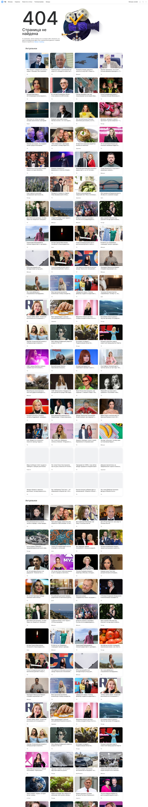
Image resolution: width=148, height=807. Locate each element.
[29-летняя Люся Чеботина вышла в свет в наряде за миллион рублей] (61, 615)
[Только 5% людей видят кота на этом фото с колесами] (61, 590)
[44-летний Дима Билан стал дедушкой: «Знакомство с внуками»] (37, 615)
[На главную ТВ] (4, 2)
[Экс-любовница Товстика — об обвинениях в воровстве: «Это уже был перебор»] (61, 484)
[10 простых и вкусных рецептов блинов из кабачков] (86, 138)
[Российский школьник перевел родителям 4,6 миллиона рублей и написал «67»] (61, 640)
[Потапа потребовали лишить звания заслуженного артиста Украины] (111, 590)
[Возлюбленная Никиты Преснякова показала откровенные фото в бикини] (61, 360)
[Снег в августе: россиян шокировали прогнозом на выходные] (37, 187)
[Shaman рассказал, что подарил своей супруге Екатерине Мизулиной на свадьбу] (37, 138)
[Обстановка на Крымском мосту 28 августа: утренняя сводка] (111, 187)
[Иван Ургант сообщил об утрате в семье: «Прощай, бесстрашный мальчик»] (37, 64)
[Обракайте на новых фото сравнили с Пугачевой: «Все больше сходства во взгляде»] (111, 385)
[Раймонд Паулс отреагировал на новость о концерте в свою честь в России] (61, 64)
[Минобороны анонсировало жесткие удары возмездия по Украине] (37, 385)
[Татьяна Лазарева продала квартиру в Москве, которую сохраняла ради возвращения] (86, 615)
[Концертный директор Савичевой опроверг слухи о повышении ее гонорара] (86, 360)
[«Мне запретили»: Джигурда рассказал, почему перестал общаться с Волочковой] (61, 138)
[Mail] (2, 2)
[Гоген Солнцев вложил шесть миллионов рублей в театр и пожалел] (86, 237)
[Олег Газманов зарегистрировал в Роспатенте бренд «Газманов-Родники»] (61, 509)
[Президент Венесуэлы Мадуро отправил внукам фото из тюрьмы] (111, 262)
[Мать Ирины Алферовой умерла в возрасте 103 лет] (61, 336)
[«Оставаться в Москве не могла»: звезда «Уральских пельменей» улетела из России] (86, 262)
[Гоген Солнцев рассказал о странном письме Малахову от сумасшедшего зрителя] (111, 89)
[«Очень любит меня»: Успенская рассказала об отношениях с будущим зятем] (37, 311)
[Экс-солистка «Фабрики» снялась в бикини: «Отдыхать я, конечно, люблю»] (61, 435)
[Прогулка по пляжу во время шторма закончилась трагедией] (37, 113)
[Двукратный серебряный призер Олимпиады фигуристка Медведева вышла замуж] (37, 509)
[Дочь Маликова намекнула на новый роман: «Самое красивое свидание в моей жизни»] (61, 410)
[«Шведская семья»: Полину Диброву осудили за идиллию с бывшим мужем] (86, 286)
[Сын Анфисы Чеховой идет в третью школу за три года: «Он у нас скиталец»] (111, 360)
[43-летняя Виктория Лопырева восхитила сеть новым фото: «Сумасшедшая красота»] (111, 509)
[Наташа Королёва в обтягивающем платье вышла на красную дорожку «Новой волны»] (37, 89)
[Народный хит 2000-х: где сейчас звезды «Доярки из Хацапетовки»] (86, 459)
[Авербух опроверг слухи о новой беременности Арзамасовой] (86, 435)
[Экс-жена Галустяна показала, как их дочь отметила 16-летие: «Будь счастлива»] (61, 459)
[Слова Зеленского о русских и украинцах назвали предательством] (111, 163)
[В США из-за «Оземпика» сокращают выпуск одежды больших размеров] (111, 237)
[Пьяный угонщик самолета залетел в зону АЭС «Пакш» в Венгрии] (86, 64)
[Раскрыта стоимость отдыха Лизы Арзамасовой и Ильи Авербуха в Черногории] (61, 187)
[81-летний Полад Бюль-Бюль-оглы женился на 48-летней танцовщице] (61, 89)
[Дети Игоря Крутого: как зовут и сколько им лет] (111, 565)
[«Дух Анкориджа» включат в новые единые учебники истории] (86, 509)
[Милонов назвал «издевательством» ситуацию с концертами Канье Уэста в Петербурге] (86, 640)
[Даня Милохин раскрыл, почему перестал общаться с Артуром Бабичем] (37, 212)
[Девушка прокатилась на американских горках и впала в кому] (111, 459)
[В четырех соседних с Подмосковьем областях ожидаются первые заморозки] (86, 336)
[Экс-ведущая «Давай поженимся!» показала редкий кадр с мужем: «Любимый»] (86, 590)
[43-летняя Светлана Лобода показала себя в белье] (37, 640)
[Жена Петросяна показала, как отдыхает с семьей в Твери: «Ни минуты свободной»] (86, 385)
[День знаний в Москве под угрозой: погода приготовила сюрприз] (111, 212)
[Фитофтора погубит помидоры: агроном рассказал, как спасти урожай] (111, 689)
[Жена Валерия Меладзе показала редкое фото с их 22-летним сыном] (86, 163)
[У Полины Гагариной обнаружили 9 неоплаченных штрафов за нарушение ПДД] (111, 640)
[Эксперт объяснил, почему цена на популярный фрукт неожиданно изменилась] (111, 435)
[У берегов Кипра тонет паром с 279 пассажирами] (61, 212)
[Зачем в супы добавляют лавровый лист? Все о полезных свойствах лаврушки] (86, 187)
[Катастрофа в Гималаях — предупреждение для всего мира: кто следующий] (37, 590)
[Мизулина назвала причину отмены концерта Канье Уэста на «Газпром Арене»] (86, 311)
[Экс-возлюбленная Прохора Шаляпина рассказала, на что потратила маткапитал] (86, 113)
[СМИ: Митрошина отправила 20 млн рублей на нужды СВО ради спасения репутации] (61, 385)
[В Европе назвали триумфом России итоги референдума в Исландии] (86, 212)
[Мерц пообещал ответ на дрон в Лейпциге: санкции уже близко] (37, 459)
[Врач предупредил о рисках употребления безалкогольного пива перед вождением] (61, 311)
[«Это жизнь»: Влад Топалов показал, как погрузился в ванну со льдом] (86, 533)
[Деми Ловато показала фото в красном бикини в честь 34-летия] (111, 410)
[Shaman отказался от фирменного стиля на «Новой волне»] (61, 163)
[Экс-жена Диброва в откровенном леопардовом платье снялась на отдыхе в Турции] (37, 286)
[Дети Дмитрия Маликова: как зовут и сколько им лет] (86, 565)
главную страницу (39, 42)
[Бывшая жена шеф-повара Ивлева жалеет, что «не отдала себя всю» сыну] (61, 113)
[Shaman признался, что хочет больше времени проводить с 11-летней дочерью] (111, 64)
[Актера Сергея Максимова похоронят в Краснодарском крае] (61, 237)
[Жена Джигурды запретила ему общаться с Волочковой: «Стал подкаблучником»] (61, 565)
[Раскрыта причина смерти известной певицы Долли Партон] (111, 336)
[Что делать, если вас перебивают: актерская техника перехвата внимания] (37, 533)
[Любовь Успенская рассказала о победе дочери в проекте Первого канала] (37, 336)
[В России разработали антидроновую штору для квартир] (37, 262)
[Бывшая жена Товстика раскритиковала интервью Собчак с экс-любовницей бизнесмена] (111, 615)
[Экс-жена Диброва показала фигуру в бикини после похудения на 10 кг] (111, 484)
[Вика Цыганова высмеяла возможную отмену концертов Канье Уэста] (61, 286)
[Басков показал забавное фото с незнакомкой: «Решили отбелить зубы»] (86, 484)
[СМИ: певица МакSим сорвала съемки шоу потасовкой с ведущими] (37, 360)
